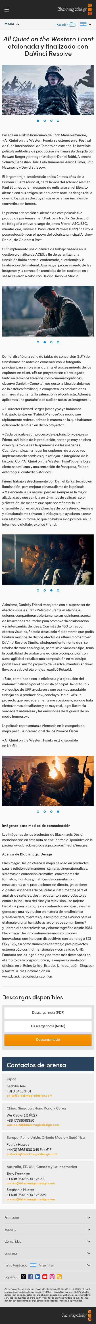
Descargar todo (48, 1039)
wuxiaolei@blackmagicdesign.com (33, 1124)
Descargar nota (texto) (48, 1025)
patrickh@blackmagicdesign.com (32, 1154)
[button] (38, 120)
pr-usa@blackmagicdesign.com (31, 1183)
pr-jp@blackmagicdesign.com (29, 1095)
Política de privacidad (71, 1300)
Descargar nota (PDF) (48, 1012)
